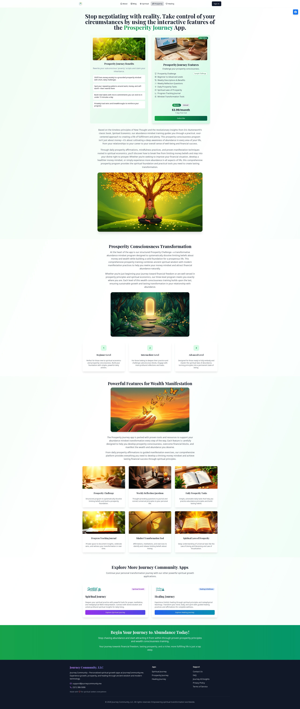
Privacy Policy (199, 683)
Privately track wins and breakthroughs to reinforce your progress (116, 104)
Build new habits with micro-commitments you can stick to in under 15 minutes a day (118, 96)
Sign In (216, 4)
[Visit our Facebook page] (295, 12)
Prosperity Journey (160, 675)
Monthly (177, 105)
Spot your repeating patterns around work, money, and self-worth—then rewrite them (118, 87)
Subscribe (181, 118)
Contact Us (198, 671)
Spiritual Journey (159, 671)
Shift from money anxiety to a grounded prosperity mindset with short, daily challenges (117, 78)
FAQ (195, 675)
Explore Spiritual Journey (115, 612)
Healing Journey (159, 679)
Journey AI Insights (201, 679)
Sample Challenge (200, 74)
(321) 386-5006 (79, 687)
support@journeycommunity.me (87, 683)
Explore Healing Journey (184, 612)
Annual (185, 105)
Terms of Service (200, 686)
